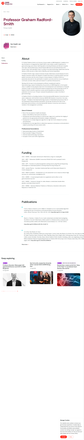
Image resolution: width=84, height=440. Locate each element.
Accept (63, 437)
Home (5, 11)
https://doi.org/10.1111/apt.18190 (59, 212)
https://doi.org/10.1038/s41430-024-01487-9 (36, 224)
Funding (3, 60)
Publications (4, 63)
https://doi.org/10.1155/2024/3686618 (41, 240)
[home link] (7, 3)
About (8, 11)
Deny (70, 437)
